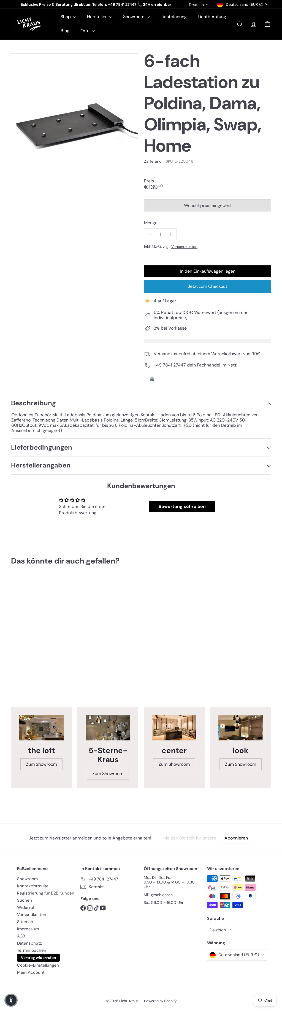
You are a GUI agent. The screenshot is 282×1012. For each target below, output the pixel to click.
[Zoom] (74, 117)
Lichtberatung (212, 17)
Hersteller (97, 17)
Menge (151, 222)
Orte (85, 31)
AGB (21, 936)
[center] (174, 727)
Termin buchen (31, 950)
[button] (11, 1000)
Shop (66, 17)
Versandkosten (184, 246)
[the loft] (41, 727)
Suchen (24, 900)
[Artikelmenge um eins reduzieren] (150, 234)
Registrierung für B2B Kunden (45, 893)
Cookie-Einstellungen (38, 965)
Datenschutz (29, 943)
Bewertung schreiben (182, 506)
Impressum (28, 929)
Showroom (134, 17)
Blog (65, 31)
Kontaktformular (32, 886)
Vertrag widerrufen (38, 957)
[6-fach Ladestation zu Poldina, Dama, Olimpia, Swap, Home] (30, 624)
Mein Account (31, 972)
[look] (240, 727)
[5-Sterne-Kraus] (108, 727)
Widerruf (25, 907)
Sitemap (25, 922)
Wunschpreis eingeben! (208, 207)
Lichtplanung (174, 17)
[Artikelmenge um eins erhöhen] (171, 234)
